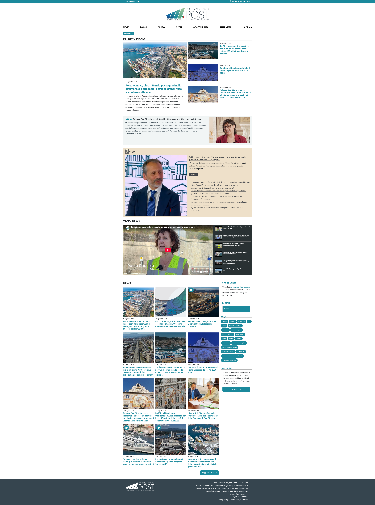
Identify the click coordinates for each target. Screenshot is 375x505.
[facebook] (230, 1)
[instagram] (238, 1)
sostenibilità (200, 27)
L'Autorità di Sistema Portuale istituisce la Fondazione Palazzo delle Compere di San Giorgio (203, 415)
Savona (232, 321)
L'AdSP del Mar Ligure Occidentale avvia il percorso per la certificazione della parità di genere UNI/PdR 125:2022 (170, 417)
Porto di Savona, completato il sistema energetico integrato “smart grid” (169, 461)
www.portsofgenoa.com (240, 287)
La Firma (247, 27)
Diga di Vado (240, 351)
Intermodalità (240, 334)
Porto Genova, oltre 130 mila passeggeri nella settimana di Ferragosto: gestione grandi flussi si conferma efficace (153, 89)
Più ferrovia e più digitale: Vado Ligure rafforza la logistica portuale (202, 324)
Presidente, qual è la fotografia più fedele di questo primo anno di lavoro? (220, 182)
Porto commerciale (227, 334)
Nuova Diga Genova (227, 351)
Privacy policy (222, 500)
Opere (224, 326)
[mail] (244, 1)
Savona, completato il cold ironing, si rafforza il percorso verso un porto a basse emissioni (138, 461)
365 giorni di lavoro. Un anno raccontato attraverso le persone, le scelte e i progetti (217, 158)
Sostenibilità (225, 343)
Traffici (231, 338)
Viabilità (239, 338)
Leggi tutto (193, 175)
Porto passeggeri (236, 330)
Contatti (245, 500)
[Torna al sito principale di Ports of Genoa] (140, 487)
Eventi (224, 338)
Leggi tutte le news (209, 473)
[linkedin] (233, 1)
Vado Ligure (241, 321)
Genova (224, 321)
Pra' (249, 321)
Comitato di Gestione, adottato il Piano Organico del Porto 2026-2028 (235, 70)
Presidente (225, 330)
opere (179, 27)
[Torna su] (371, 501)
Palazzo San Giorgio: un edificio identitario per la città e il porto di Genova (163, 119)
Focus (143, 27)
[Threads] (241, 1)
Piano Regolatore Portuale (229, 347)
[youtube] (236, 1)
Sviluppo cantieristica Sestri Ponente (232, 356)
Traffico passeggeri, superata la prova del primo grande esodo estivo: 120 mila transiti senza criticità (234, 50)
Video (161, 27)
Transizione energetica (239, 343)
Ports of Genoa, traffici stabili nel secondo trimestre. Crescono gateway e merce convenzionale (170, 324)
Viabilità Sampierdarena (229, 360)
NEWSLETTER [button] (236, 389)
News (126, 27)
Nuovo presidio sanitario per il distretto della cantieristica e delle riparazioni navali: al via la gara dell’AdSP (202, 463)
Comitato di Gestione (235, 326)
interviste (225, 27)
